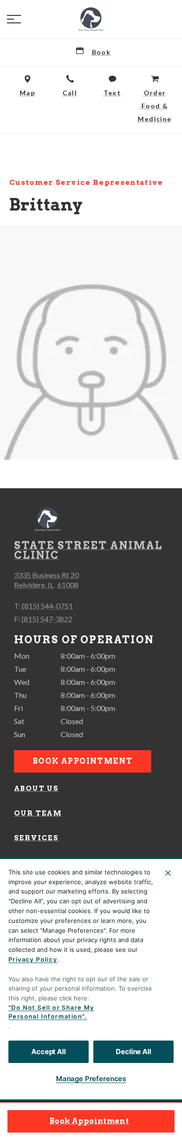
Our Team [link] (38, 813)
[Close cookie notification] (168, 873)
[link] (91, 19)
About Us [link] (36, 788)
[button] (14, 19)
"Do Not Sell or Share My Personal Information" (51, 1012)
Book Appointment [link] (89, 1121)
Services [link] (36, 838)
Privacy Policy (32, 959)
